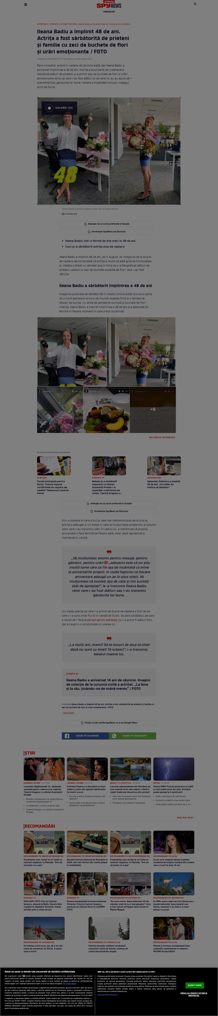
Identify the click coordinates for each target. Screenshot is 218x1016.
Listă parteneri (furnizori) (107, 995)
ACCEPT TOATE (195, 985)
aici (91, 998)
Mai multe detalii (69, 983)
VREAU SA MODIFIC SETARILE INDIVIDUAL (193, 994)
